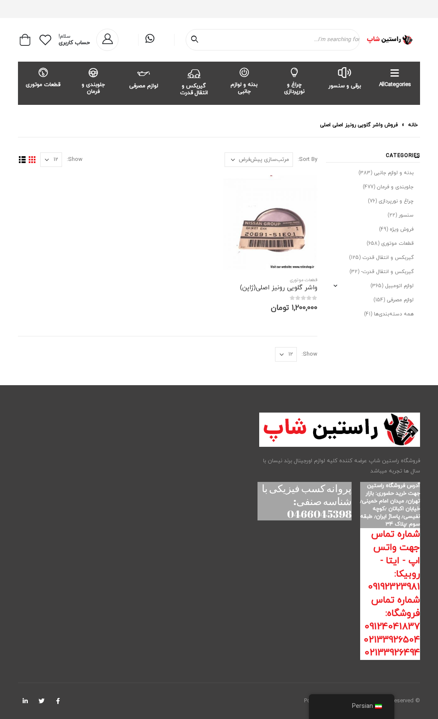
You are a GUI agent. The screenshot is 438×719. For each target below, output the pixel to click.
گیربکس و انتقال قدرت (194, 89)
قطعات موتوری (43, 85)
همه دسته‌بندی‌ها (394, 314)
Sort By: (307, 159)
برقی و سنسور (344, 86)
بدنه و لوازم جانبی (244, 88)
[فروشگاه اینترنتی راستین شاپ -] (389, 40)
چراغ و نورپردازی (294, 88)
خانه (413, 125)
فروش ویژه (402, 229)
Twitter (41, 701)
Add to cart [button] (237, 189)
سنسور (406, 215)
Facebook (57, 701)
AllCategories (395, 85)
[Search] (196, 40)
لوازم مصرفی (143, 86)
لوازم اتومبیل (399, 285)
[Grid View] (32, 160)
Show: (75, 159)
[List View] (22, 160)
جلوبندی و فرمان (93, 88)
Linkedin (25, 701)
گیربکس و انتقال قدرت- (387, 271)
